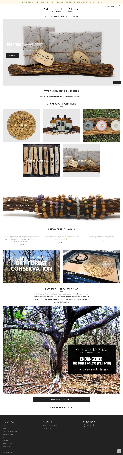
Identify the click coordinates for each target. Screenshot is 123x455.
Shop (56, 16)
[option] (61, 52)
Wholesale (5, 429)
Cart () (114, 6)
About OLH (48, 16)
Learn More (60, 58)
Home (4, 426)
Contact (75, 16)
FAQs (4, 437)
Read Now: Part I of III (61, 399)
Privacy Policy (6, 446)
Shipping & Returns (8, 434)
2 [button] (60, 83)
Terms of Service (7, 443)
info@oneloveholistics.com (50, 426)
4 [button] (64, 83)
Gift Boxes (5, 440)
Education (64, 16)
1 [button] (58, 83)
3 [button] (62, 83)
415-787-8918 (47, 429)
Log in (107, 6)
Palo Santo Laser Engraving (10, 431)
